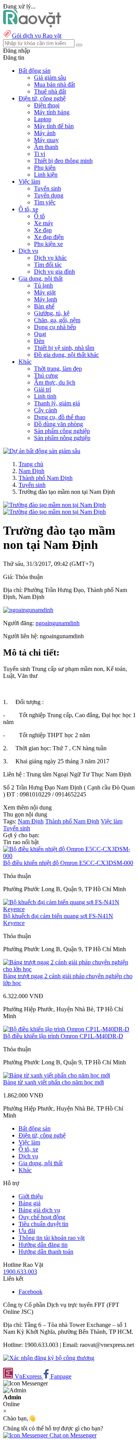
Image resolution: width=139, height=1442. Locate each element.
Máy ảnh (45, 133)
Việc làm (111, 821)
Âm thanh (46, 147)
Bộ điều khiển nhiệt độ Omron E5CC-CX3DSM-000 (68, 863)
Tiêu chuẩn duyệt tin (43, 1224)
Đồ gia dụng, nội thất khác (66, 354)
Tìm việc (45, 202)
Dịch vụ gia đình (54, 271)
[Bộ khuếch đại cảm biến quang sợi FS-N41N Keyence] (69, 909)
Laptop (42, 119)
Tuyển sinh (47, 188)
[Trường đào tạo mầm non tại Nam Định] (54, 505)
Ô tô (39, 216)
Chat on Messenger (72, 1435)
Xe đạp (43, 230)
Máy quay (46, 140)
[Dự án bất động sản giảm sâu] (41, 451)
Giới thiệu (31, 1196)
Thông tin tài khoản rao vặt (52, 1238)
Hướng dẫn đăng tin (43, 1244)
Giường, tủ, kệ (52, 313)
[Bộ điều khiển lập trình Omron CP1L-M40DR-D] (66, 1029)
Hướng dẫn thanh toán (46, 1251)
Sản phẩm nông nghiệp (62, 438)
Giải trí (42, 389)
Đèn (39, 341)
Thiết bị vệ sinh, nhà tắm (64, 348)
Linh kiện (46, 174)
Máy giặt (45, 292)
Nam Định (31, 471)
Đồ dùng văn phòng (58, 424)
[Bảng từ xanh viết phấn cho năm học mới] (56, 1075)
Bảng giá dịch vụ (39, 1210)
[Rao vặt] (32, 25)
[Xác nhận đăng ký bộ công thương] (48, 1358)
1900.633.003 (20, 1271)
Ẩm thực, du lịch (54, 382)
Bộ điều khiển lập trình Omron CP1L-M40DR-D (63, 1036)
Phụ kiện (45, 167)
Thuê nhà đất (50, 91)
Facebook (30, 1291)
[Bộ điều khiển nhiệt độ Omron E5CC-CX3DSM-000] (69, 856)
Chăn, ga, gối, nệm (57, 320)
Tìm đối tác (48, 264)
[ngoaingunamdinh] (28, 610)
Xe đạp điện (49, 237)
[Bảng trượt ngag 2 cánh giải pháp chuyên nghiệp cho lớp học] (69, 969)
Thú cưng (46, 375)
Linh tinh (45, 396)
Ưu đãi (27, 1231)
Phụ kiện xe (48, 244)
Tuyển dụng (48, 195)
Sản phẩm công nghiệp (62, 431)
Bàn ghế (44, 306)
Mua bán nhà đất (54, 84)
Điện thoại (46, 105)
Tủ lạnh (43, 285)
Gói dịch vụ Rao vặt (36, 35)
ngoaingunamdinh (58, 623)
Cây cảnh (45, 410)
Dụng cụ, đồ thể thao (59, 417)
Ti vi (39, 154)
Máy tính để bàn (54, 126)
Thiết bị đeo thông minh (63, 160)
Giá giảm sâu (50, 77)
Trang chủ (31, 464)
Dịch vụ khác (50, 257)
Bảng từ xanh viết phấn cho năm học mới (53, 1082)
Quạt (40, 334)
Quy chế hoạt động (42, 1217)
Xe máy (43, 223)
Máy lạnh (45, 299)
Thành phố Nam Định (46, 478)
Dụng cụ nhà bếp (55, 327)
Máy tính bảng (52, 112)
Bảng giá (30, 1203)
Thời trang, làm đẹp (58, 368)
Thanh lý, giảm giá (57, 403)
